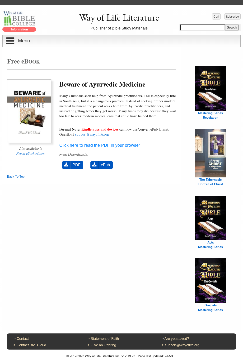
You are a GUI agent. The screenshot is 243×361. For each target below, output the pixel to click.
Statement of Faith (105, 339)
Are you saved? (176, 339)
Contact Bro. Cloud (31, 345)
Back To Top (15, 176)
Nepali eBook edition (30, 153)
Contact (23, 339)
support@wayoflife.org (92, 134)
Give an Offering (103, 345)
